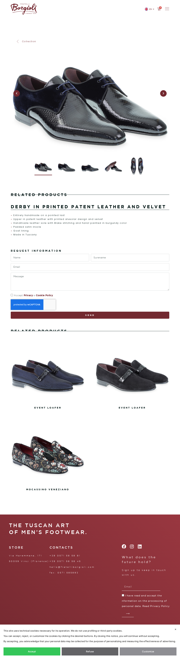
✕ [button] (175, 629)
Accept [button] (32, 651)
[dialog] (90, 642)
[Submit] (128, 613)
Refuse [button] (90, 651)
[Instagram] (132, 546)
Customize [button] (148, 651)
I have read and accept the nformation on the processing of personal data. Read (146, 600)
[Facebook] (124, 546)
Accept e (33, 295)
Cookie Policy (44, 295)
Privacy (28, 295)
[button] (26, 41)
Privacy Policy (160, 606)
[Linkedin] (140, 546)
